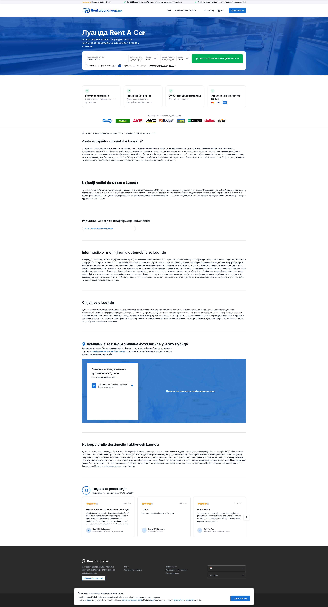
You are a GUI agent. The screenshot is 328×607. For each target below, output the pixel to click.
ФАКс (126, 567)
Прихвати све (240, 598)
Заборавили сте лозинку (176, 570)
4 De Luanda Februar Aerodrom (99, 228)
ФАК (169, 10)
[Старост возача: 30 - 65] (119, 65)
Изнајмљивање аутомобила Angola (108, 133)
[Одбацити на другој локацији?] (86, 65)
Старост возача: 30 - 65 (132, 66)
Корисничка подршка (185, 10)
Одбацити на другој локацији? (102, 66)
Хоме (88, 133)
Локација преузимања (95, 57)
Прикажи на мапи (105, 387)
